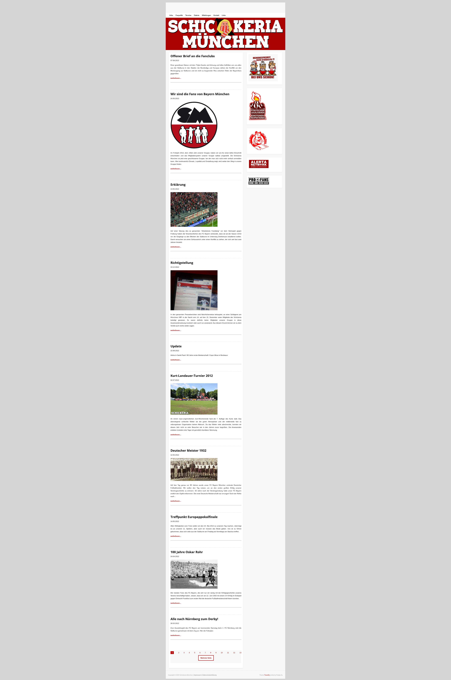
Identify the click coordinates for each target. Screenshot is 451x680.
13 (240, 653)
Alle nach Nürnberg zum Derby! (194, 619)
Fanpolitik (179, 15)
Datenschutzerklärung (209, 675)
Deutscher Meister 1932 (188, 450)
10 (222, 653)
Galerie (196, 15)
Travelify (267, 675)
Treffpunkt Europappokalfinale (194, 517)
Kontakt (216, 15)
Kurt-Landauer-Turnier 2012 (192, 376)
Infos (171, 15)
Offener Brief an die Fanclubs (193, 56)
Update (176, 346)
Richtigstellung (182, 263)
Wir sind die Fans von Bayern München (200, 94)
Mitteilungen (206, 15)
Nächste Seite (206, 658)
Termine (188, 15)
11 (228, 653)
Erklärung (178, 184)
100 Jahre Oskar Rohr (187, 552)
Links (224, 15)
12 (234, 653)
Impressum (197, 675)
